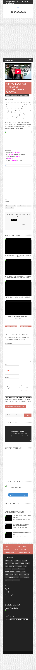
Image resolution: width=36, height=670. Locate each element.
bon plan (7, 563)
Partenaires (9, 552)
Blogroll (10, 546)
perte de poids (16, 569)
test (21, 577)
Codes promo (21, 546)
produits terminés (9, 571)
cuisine (17, 563)
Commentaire (8, 343)
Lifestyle (22, 95)
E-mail (7, 371)
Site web (7, 377)
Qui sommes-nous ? (24, 552)
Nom (6, 364)
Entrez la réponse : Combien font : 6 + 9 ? (15, 391)
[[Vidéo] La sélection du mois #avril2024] (18, 288)
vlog (18, 580)
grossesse (17, 156)
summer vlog (10, 158)
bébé (14, 206)
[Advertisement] (18, 37)
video (11, 208)
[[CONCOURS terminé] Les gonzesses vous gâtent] (8, 526)
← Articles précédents (11, 326)
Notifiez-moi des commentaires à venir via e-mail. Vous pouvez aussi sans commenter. (18, 400)
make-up (11, 566)
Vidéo (26, 95)
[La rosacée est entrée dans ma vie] (8, 535)
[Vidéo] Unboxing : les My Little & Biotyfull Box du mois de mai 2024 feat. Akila (18, 276)
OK (28, 415)
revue (23, 571)
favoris (27, 563)
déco (22, 563)
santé (16, 574)
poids (23, 569)
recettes (18, 571)
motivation (8, 569)
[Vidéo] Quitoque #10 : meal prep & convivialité (18, 317)
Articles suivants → (26, 326)
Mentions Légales (21, 549)
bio (11, 560)
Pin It (23, 224)
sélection (26, 574)
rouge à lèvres (9, 574)
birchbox (24, 560)
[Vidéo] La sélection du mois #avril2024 (18, 297)
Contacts (7, 549)
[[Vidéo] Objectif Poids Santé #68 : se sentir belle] (18, 246)
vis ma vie (12, 580)
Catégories (7, 619)
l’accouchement (16, 152)
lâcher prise (10, 154)
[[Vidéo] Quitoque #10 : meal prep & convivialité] (18, 307)
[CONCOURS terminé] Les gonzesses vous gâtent (21, 524)
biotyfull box (17, 560)
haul (6, 566)
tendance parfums (13, 577)
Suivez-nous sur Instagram (19, 495)
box (13, 563)
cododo (19, 206)
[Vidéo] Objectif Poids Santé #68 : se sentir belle (18, 255)
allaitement (8, 206)
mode (25, 566)
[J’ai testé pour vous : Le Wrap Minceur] (8, 518)
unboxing (26, 577)
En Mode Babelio (11, 608)
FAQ (24, 206)
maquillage (19, 566)
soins (20, 574)
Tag (6, 577)
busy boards (13, 160)
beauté (7, 560)
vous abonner (18, 401)
